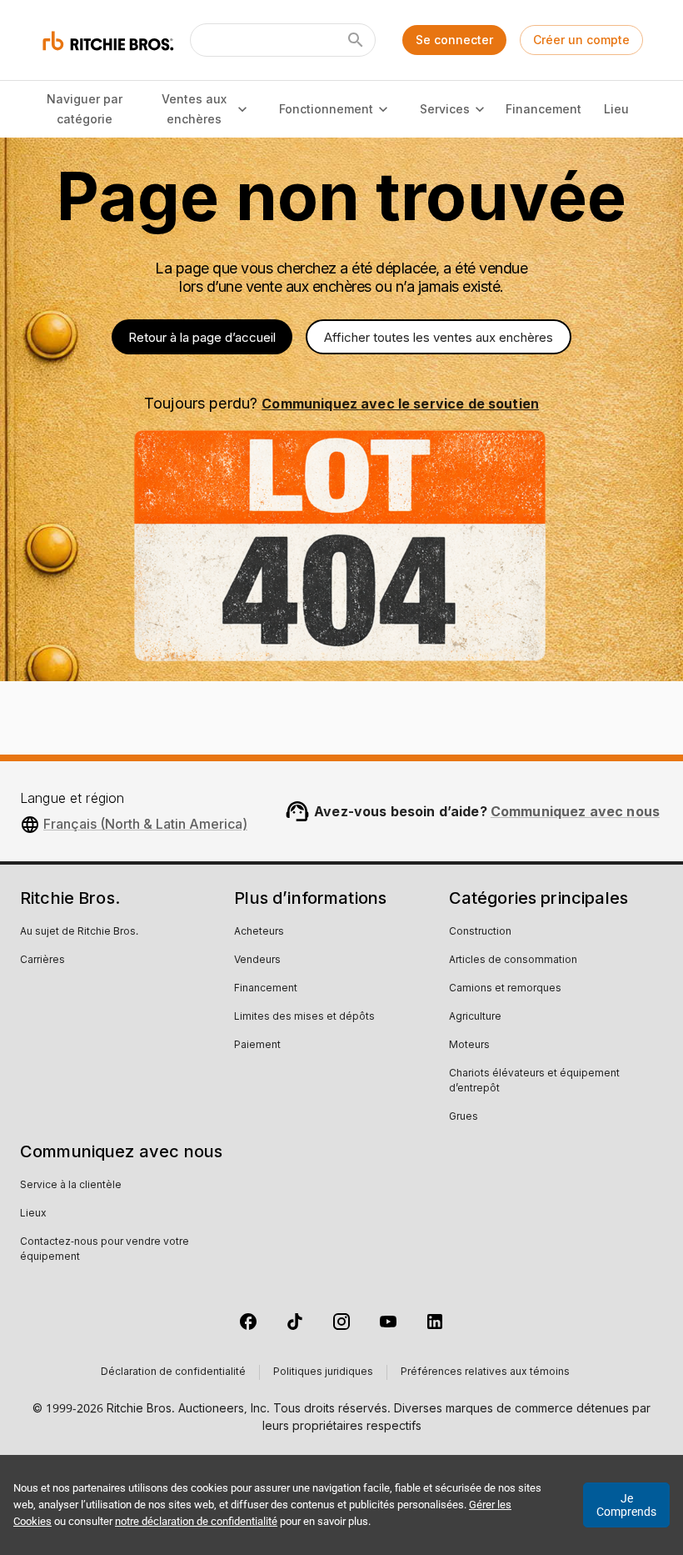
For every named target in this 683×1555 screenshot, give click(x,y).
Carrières (42, 960)
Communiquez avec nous (575, 811)
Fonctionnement (326, 109)
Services (445, 109)
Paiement (257, 1045)
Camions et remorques (505, 988)
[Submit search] (356, 40)
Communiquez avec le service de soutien (400, 403)
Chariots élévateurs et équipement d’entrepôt (534, 1081)
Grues (463, 1117)
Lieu (616, 109)
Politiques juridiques (323, 1372)
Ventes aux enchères (194, 109)
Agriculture (475, 1017)
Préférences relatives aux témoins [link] (485, 1372)
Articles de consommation (513, 960)
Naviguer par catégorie (84, 109)
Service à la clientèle (71, 1185)
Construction (480, 932)
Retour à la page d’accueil (202, 337)
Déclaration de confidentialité (173, 1372)
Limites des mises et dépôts (304, 1017)
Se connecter (454, 40)
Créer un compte (581, 40)
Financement (543, 109)
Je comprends (626, 1505)
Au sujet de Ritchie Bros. (79, 932)
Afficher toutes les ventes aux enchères (438, 337)
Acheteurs (259, 932)
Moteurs (469, 1045)
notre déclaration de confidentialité (196, 1521)
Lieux (33, 1213)
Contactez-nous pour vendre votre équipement (104, 1250)
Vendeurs (257, 960)
